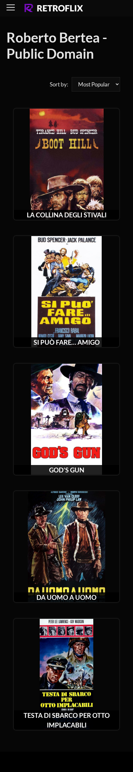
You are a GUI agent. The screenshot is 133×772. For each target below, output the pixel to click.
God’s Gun (66, 470)
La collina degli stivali (67, 215)
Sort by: (59, 84)
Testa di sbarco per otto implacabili (67, 720)
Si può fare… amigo (67, 342)
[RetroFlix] (54, 8)
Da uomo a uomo (66, 597)
